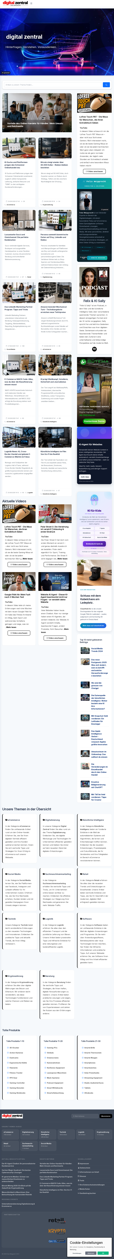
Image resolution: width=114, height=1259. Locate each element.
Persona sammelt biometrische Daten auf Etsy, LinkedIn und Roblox (54, 237)
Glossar (82, 1176)
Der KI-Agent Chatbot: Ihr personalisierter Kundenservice (18, 1165)
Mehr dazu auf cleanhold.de (93, 625)
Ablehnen (91, 1253)
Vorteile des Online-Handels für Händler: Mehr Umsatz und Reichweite (56, 1165)
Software (87, 919)
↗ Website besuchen (97, 258)
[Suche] (106, 84)
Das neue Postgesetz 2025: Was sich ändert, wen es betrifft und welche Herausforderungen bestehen (99, 668)
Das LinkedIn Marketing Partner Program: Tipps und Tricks (56, 1178)
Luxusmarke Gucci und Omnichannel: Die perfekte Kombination (16, 237)
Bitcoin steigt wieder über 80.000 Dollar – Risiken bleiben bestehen (54, 165)
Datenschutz (84, 1168)
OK (103, 1253)
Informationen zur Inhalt (89, 1172)
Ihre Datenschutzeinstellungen (92, 1185)
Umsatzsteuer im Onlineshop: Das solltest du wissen (99, 754)
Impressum (84, 1163)
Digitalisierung (47, 277)
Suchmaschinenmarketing (58, 874)
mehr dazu (85, 477)
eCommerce (11, 205)
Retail (29, 277)
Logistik (30, 492)
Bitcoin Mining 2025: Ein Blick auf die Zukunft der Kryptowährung (16, 1187)
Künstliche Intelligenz (50, 421)
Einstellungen (77, 1253)
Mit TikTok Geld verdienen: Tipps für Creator (98, 797)
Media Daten (84, 1189)
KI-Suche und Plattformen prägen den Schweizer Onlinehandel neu (16, 165)
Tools (81, 1180)
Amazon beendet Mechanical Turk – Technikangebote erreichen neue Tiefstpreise (54, 309)
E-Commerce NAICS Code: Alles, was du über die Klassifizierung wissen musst (19, 382)
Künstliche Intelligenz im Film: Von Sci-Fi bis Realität (56, 1191)
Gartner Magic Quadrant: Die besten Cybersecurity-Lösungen (16, 1171)
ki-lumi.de (94, 548)
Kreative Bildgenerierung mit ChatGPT (98, 784)
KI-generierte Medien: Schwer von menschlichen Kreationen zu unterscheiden (15, 1179)
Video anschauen (19, 564)
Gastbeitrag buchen (87, 1193)
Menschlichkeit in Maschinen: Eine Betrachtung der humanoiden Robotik (17, 1193)
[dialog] (89, 1247)
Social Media (11, 349)
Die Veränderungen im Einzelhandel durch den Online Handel (99, 769)
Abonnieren (105, 1116)
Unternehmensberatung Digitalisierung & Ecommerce (18, 1205)
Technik (11, 919)
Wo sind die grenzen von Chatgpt (96, 685)
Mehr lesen (28, 559)
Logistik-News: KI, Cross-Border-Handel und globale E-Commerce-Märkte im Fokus (18, 454)
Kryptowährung (48, 205)
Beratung (49, 976)
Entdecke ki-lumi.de (94, 544)
